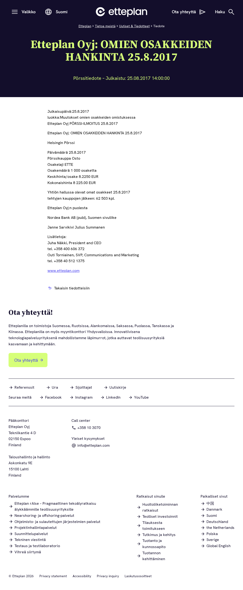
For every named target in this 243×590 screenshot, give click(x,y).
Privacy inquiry (108, 576)
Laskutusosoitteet (138, 576)
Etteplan (85, 26)
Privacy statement (53, 576)
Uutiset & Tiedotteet (134, 26)
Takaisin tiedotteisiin (72, 288)
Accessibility (82, 576)
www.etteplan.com (63, 270)
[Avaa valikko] (15, 12)
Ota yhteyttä (26, 360)
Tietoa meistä (105, 26)
